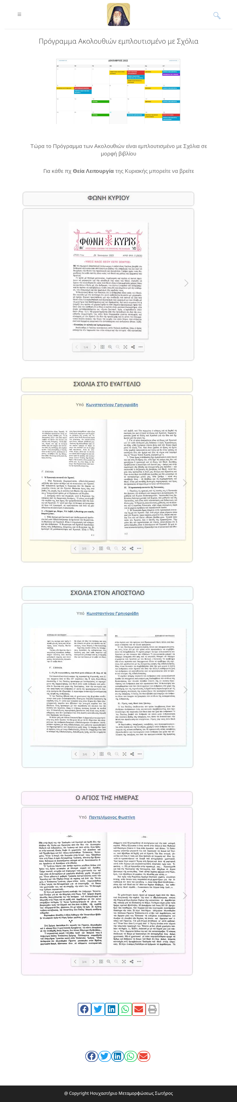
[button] (84, 1009)
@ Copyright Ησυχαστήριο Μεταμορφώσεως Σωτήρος (118, 1093)
